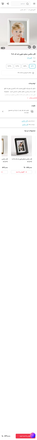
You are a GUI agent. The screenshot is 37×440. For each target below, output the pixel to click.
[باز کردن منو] (33, 3)
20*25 (25, 66)
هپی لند (29, 58)
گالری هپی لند (31, 10)
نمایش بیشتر (33, 98)
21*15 (32, 66)
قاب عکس (22, 10)
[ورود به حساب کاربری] (8, 4)
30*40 (9, 66)
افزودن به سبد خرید (25, 436)
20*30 (17, 66)
